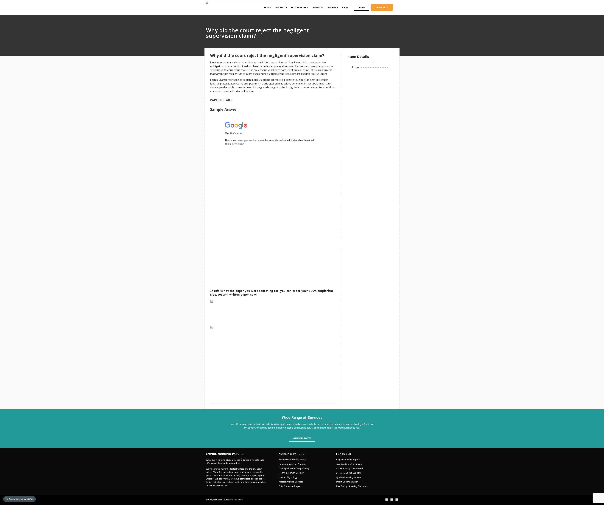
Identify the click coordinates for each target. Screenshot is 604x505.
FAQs (345, 7)
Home (267, 7)
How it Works (299, 7)
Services (318, 7)
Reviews (333, 7)
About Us (281, 7)
